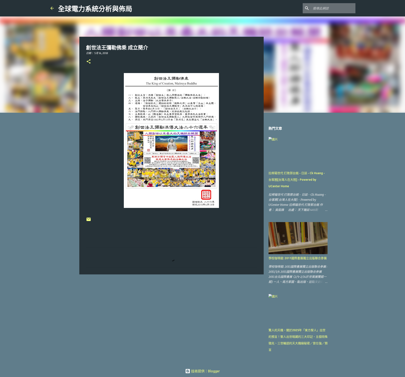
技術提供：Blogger (205, 371)
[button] (88, 62)
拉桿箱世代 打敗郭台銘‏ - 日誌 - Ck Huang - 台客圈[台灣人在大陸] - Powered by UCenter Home (297, 179)
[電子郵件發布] (88, 221)
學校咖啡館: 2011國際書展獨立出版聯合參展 (298, 258)
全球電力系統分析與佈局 (95, 9)
